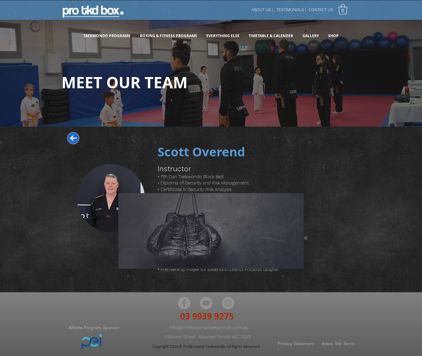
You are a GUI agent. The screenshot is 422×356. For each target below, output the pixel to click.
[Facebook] (184, 303)
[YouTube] (206, 303)
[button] (343, 9)
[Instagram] (228, 303)
